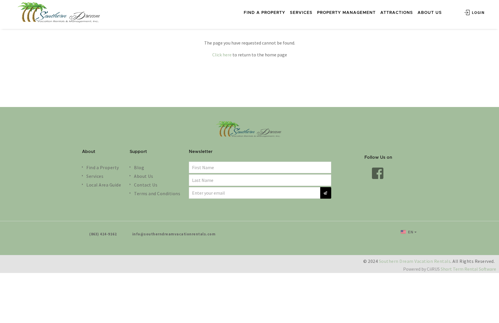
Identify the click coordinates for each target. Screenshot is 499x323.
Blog (139, 167)
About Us (143, 176)
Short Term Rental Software (468, 269)
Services (94, 176)
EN (410, 232)
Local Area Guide (103, 185)
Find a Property (102, 167)
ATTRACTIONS (396, 13)
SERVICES (301, 13)
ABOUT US (430, 13)
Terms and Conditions (157, 193)
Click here (222, 55)
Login (478, 12)
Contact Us (145, 185)
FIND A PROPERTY (264, 13)
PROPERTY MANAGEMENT (346, 13)
